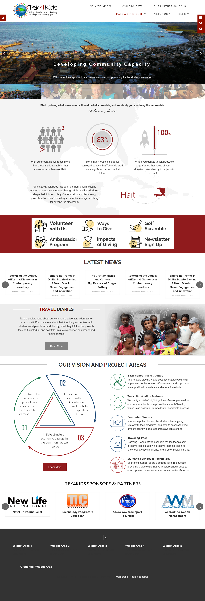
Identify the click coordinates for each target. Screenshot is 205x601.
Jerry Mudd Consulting (177, 512)
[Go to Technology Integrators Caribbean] (28, 501)
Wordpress (121, 576)
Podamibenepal (139, 576)
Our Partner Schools (170, 6)
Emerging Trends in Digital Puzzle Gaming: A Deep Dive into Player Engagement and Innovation (62, 283)
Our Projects (132, 6)
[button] (4, 53)
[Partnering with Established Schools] (102, 53)
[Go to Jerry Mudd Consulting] (178, 501)
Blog (182, 14)
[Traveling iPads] (143, 91)
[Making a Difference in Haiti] (61, 91)
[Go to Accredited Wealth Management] (128, 501)
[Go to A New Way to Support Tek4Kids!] (77, 501)
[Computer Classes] (184, 91)
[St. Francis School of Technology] (102, 91)
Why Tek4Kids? (101, 6)
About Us (161, 14)
